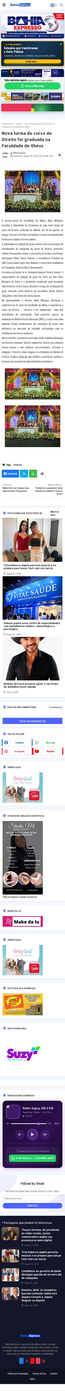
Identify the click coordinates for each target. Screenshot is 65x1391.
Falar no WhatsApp (34, 86)
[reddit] (43, 1361)
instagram (19, 751)
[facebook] (21, 1361)
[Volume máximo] (49, 1123)
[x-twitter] (27, 1361)
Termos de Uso (39, 1373)
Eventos (19, 123)
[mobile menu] (4, 4)
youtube (50, 751)
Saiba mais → (33, 61)
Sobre (32, 1379)
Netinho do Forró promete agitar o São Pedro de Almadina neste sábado (31, 685)
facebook (19, 742)
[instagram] (38, 1361)
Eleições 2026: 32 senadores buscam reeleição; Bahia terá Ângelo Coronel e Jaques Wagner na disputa (39, 1295)
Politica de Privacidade (18, 1373)
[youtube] (32, 1361)
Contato (53, 1373)
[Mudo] (7, 1123)
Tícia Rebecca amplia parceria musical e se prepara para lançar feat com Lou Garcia (30, 567)
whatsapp (50, 742)
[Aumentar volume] (45, 1134)
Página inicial (7, 123)
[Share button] (42, 474)
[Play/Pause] (32, 1134)
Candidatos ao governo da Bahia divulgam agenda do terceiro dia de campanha (41, 1274)
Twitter (24, 474)
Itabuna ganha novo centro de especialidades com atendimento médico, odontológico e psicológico (32, 626)
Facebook (12, 473)
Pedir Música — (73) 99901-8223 (35, 1158)
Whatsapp (33, 474)
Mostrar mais (55, 513)
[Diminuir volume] (19, 1134)
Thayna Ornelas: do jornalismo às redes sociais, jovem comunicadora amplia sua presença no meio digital (40, 1235)
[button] (61, 4)
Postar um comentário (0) (32, 721)
